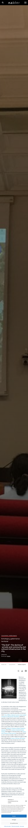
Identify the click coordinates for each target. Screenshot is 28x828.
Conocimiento (12, 664)
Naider (8, 656)
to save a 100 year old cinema (18, 738)
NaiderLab (3, 664)
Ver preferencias (14, 823)
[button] (26, 801)
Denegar (14, 819)
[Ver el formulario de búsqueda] (2, 2)
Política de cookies (7, 826)
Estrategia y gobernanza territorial (10, 640)
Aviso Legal (22, 826)
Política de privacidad (15, 826)
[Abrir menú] (25, 2)
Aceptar (14, 816)
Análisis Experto (22, 664)
